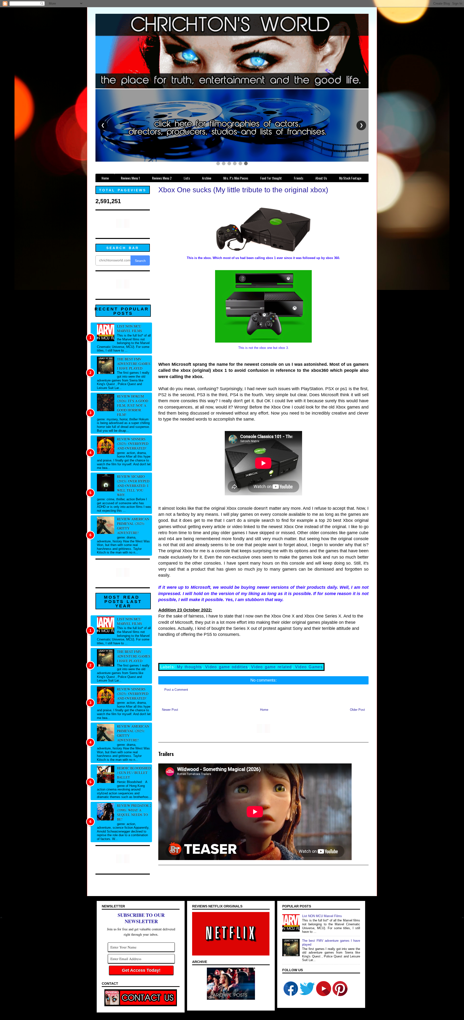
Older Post (357, 709)
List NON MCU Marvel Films (129, 328)
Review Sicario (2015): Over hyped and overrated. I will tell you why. (133, 485)
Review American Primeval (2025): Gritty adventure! (133, 526)
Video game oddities (226, 667)
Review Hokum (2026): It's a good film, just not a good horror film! (132, 405)
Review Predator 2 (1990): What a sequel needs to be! (134, 812)
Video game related (271, 667)
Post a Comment (176, 689)
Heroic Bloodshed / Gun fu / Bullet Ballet (134, 772)
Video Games (309, 667)
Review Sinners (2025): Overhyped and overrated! (132, 443)
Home (264, 709)
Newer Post (170, 709)
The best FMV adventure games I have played (133, 363)
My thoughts (189, 667)
